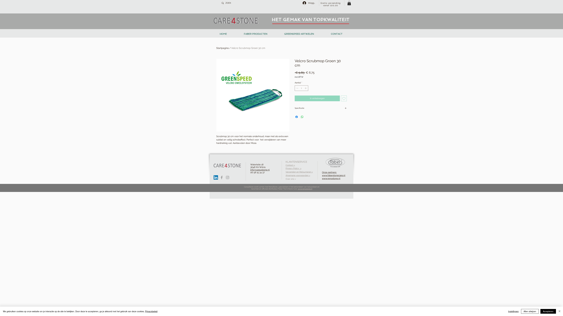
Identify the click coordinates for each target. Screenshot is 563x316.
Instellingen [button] (513, 311)
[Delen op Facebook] (296, 117)
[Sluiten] (559, 311)
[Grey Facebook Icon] (221, 177)
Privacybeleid (151, 311)
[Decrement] (297, 88)
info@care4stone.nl (260, 170)
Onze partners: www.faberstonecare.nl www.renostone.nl (333, 175)
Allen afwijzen (530, 311)
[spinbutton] (301, 88)
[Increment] (306, 88)
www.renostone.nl (305, 189)
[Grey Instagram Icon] (227, 177)
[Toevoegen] (344, 98)
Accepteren (548, 311)
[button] (349, 3)
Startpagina (222, 48)
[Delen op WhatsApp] (302, 117)
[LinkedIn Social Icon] (216, 177)
